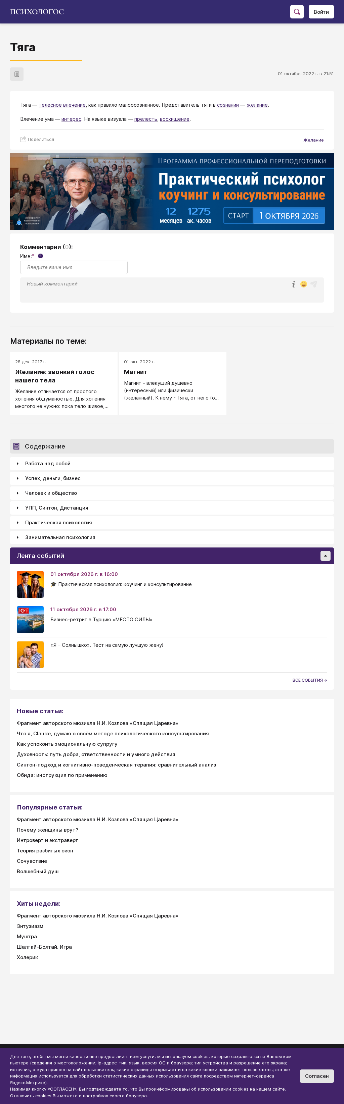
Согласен (317, 1076)
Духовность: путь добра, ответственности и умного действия (96, 754)
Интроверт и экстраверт (47, 840)
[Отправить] (313, 284)
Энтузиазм (30, 926)
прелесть (145, 119)
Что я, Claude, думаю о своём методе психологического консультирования (113, 733)
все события (308, 680)
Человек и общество (51, 493)
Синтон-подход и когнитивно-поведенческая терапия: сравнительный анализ (116, 764)
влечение (74, 105)
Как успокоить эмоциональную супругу (67, 744)
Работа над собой (48, 463)
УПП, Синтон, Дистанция (56, 508)
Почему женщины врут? (47, 830)
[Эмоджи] (303, 284)
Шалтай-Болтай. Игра (44, 947)
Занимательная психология (60, 537)
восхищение (174, 119)
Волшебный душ (37, 871)
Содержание (45, 446)
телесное (50, 105)
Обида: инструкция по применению (62, 775)
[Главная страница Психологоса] (39, 11)
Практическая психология (58, 522)
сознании (228, 105)
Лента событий (40, 556)
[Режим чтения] (17, 74)
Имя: (30, 256)
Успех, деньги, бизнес (53, 478)
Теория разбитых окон (45, 850)
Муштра (27, 936)
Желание (313, 140)
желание (257, 105)
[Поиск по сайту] (297, 11)
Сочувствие (32, 861)
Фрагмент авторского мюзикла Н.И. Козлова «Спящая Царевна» (97, 723)
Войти (321, 12)
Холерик (27, 957)
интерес (71, 119)
